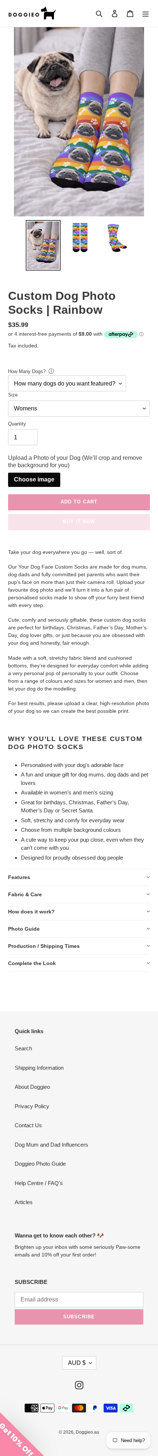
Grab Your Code (39, 776)
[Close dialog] (153, 684)
